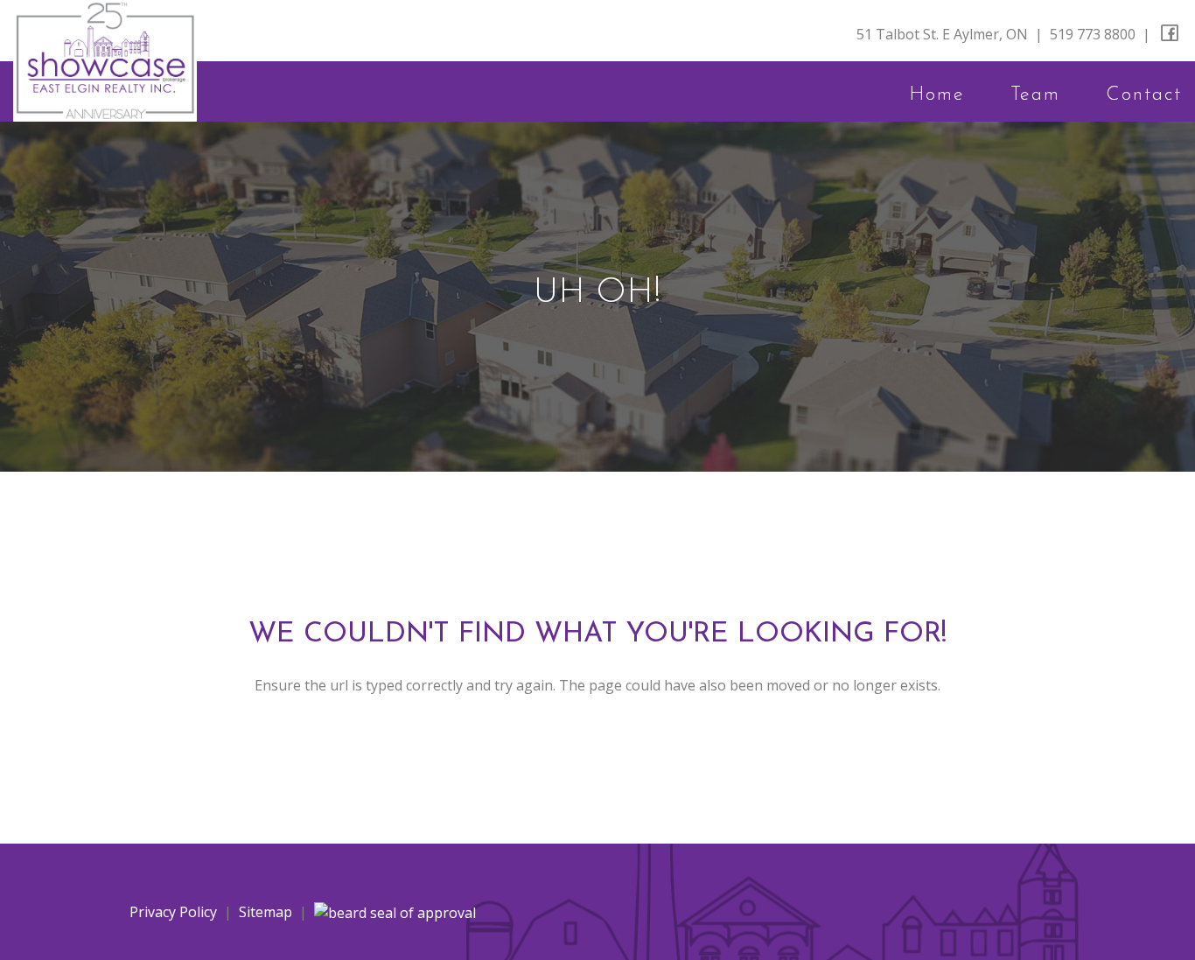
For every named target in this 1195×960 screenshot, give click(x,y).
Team (1035, 95)
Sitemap (265, 911)
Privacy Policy (173, 911)
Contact (1144, 95)
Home (937, 95)
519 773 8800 (1093, 34)
